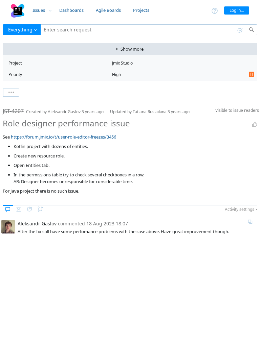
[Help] (214, 10)
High (116, 74)
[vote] (254, 124)
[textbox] (143, 30)
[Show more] (11, 93)
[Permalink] (250, 221)
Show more (132, 49)
